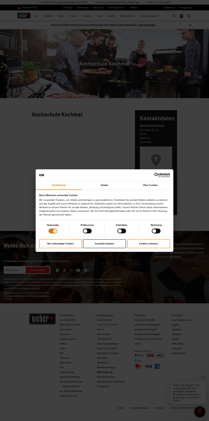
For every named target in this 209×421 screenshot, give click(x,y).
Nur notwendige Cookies (60, 243)
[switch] (87, 230)
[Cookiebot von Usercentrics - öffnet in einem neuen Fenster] (156, 175)
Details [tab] (104, 185)
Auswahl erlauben (104, 243)
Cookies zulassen (148, 243)
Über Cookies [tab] (150, 185)
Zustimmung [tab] (58, 185)
